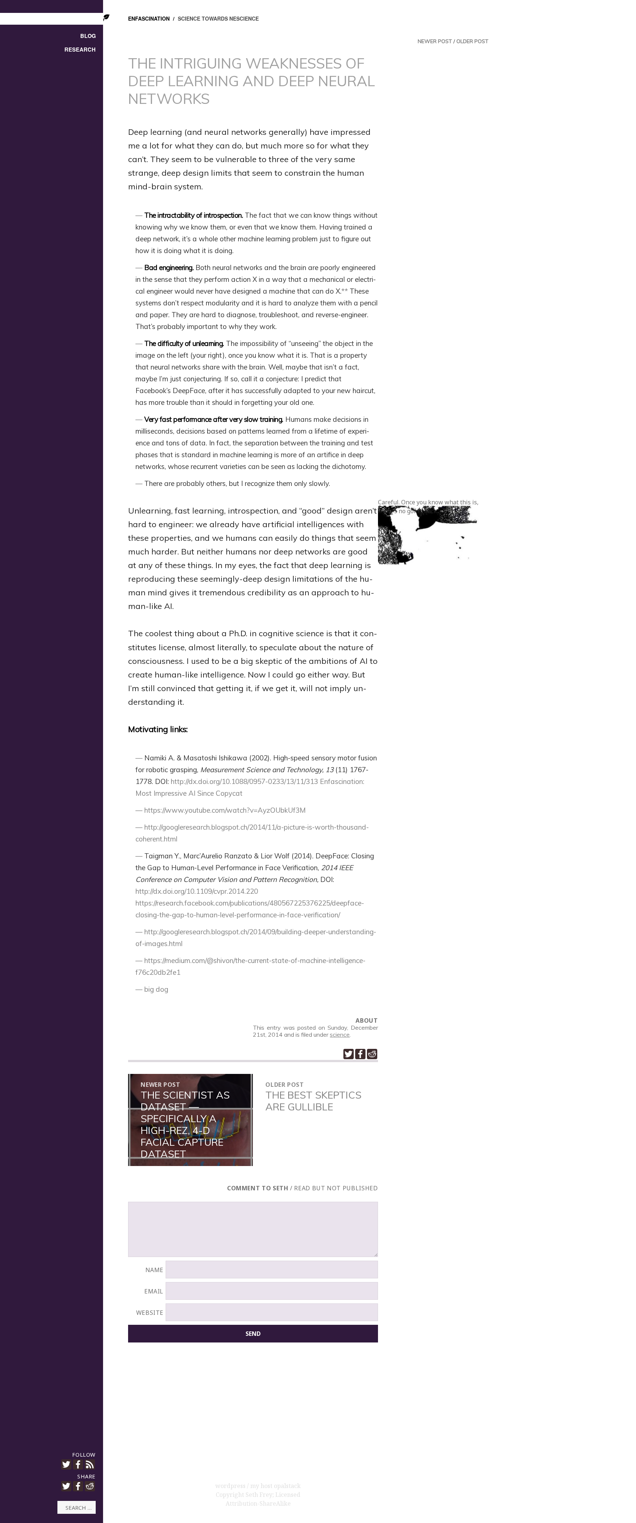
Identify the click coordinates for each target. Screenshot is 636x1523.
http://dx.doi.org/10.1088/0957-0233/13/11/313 (244, 781)
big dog (156, 989)
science (340, 1034)
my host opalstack (275, 1486)
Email (153, 1291)
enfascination (149, 18)
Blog (88, 36)
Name (154, 1270)
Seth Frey (258, 1495)
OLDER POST (472, 41)
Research (80, 49)
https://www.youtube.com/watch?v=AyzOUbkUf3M (225, 810)
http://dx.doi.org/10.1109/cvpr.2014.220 (196, 891)
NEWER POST (435, 41)
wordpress (231, 1486)
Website (149, 1313)
